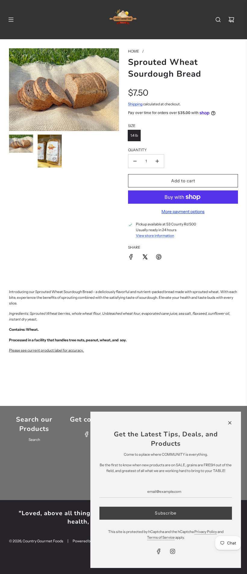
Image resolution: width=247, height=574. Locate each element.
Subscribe (166, 513)
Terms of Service (161, 537)
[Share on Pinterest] (158, 256)
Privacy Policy (205, 531)
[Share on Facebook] (131, 256)
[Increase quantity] (157, 161)
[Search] (218, 19)
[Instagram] (172, 551)
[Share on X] (145, 256)
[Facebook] (86, 434)
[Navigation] (10, 19)
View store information (155, 235)
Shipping (135, 104)
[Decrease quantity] (135, 161)
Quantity (137, 150)
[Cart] (231, 19)
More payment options (183, 211)
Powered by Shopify (89, 541)
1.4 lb (134, 135)
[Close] (229, 422)
